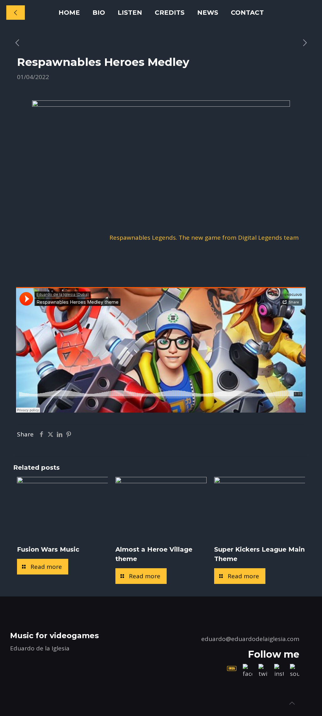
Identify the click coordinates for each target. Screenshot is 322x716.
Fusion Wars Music (48, 549)
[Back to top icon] (291, 703)
